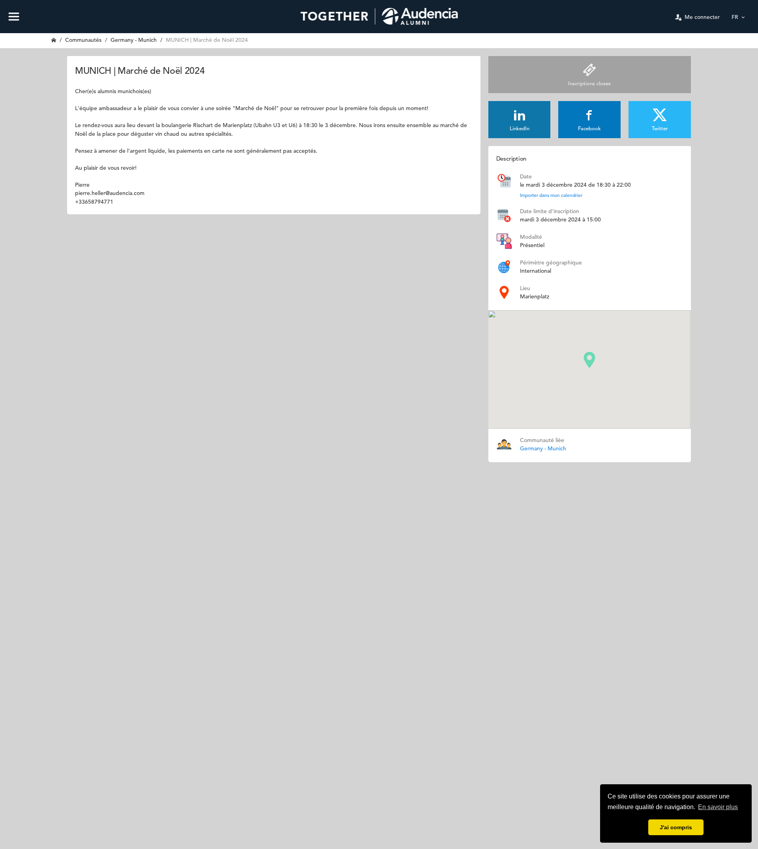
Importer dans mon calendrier (551, 195)
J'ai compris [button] (676, 827)
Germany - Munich (134, 40)
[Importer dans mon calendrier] (504, 180)
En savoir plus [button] (718, 807)
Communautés (83, 40)
